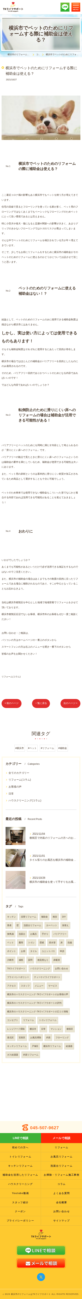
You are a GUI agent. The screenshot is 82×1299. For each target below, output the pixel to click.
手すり (45, 934)
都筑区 (69, 1029)
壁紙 (42, 942)
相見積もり (42, 960)
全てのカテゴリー (19, 772)
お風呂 (33, 934)
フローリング (62, 1037)
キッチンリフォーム (17, 1046)
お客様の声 (15, 786)
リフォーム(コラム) (11, 676)
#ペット (32, 748)
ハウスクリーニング (40, 968)
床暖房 (56, 960)
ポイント (11, 951)
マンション (56, 1029)
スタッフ (25, 985)
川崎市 (10, 960)
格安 (55, 917)
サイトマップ (61, 1220)
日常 (11, 793)
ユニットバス (48, 951)
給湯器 (69, 1046)
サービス (52, 985)
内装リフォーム (30, 1054)
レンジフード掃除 (16, 1029)
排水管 (52, 942)
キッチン (11, 917)
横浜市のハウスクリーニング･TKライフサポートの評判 (34, 1003)
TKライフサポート (16, 968)
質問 (30, 960)
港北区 (10, 1037)
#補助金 (62, 748)
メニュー (39, 985)
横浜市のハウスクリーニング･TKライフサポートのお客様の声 (37, 994)
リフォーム (28, 1020)
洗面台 (22, 934)
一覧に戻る (41, 703)
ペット (10, 942)
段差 (70, 942)
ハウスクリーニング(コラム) (25, 800)
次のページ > (70, 703)
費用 (21, 942)
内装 (48, 1037)
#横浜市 (19, 748)
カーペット (51, 925)
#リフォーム (47, 748)
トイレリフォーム (48, 1020)
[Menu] (75, 7)
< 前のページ (12, 703)
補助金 (44, 917)
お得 (23, 951)
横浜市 (33, 1029)
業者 (9, 925)
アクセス (11, 985)
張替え (65, 925)
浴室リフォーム (28, 917)
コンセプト (12, 1020)
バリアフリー (59, 934)
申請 (62, 951)
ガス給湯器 (12, 1054)
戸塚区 (35, 1046)
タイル (33, 951)
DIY (64, 917)
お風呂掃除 (35, 1037)
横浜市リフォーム (52, 1046)
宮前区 (22, 1037)
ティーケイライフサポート (47, 977)
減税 (21, 960)
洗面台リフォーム (32, 925)
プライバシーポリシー (18, 977)
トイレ (31, 942)
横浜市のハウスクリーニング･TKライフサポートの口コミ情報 (37, 1011)
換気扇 (10, 934)
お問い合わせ (61, 968)
